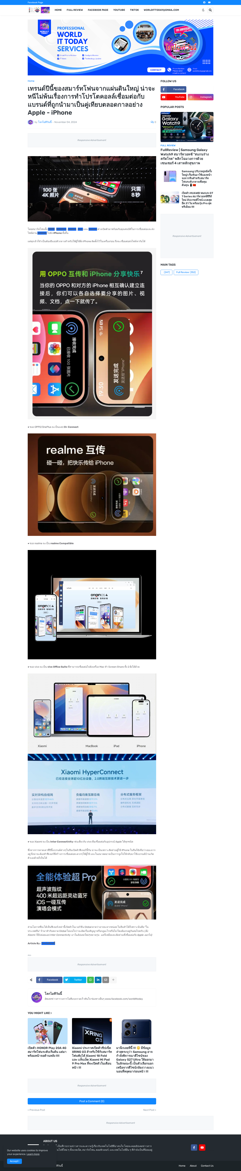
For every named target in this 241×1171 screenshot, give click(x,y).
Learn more (33, 1154)
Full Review (186, 272)
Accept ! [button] (14, 1161)
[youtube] (209, 2)
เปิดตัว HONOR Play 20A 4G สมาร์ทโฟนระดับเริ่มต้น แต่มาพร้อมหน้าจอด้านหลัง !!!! (47, 1051)
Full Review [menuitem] (75, 9)
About (193, 1165)
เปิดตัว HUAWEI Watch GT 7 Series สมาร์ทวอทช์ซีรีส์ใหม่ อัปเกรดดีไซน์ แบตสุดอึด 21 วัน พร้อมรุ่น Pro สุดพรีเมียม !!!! (197, 199)
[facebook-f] (194, 1147)
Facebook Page (35, 2)
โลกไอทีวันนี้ (53, 994)
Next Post (148, 1110)
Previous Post (37, 1110)
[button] (203, 10)
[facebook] (204, 2)
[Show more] (113, 980)
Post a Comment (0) (91, 1101)
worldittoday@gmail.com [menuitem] (161, 9)
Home (31, 81)
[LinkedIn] (98, 980)
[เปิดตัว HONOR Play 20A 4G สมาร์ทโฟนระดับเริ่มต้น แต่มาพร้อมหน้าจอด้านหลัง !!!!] (48, 1031)
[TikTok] (210, 1147)
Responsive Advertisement (91, 140)
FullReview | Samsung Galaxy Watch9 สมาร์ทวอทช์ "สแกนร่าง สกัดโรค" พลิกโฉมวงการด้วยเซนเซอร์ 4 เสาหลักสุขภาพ (185, 156)
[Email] (105, 980)
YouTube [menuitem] (119, 9)
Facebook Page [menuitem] (98, 9)
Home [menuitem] (58, 9)
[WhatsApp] (90, 980)
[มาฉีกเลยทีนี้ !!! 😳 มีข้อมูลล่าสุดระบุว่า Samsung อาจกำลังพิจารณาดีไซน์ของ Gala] (136, 1031)
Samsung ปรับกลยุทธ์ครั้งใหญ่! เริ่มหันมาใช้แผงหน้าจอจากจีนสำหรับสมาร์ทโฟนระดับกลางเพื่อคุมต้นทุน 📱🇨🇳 (197, 178)
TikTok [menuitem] (134, 9)
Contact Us (207, 1165)
